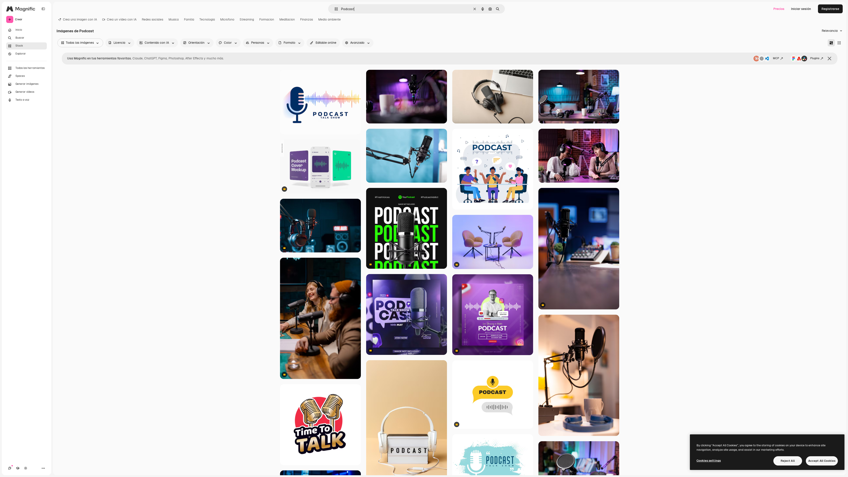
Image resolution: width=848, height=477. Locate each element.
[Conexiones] (9, 468)
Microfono (227, 19)
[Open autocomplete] (334, 9)
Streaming (247, 19)
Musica (173, 19)
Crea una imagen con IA (80, 19)
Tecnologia (207, 19)
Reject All (788, 461)
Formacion (266, 19)
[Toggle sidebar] (43, 8)
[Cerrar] (829, 58)
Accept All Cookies (821, 461)
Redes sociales (152, 19)
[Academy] (17, 468)
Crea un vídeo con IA (121, 19)
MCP (776, 58)
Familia (189, 19)
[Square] (839, 42)
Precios (778, 9)
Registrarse (830, 9)
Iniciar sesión (801, 9)
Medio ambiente (329, 19)
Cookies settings (709, 460)
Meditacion (287, 19)
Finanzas (306, 19)
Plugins (814, 58)
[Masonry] (831, 42)
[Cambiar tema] (25, 468)
